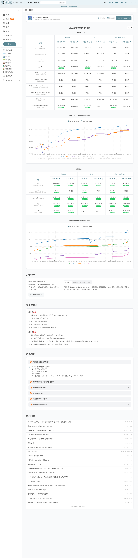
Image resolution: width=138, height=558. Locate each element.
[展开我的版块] (19, 75)
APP (126, 2)
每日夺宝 (7, 54)
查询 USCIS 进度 (123, 18)
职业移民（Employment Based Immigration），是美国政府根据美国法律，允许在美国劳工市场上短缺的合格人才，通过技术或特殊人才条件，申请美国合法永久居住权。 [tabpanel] (96, 288)
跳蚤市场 (7, 66)
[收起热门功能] (19, 50)
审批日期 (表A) (74, 121)
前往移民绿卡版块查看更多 (79, 506)
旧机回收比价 (8, 72)
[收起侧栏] (18, 10)
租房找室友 (7, 69)
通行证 (111, 2)
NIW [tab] (89, 282)
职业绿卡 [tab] (67, 282)
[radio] (68, 121)
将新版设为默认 (73, 6)
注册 (121, 2)
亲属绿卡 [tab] (75, 282)
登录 (116, 2)
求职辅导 (7, 63)
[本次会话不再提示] (136, 6)
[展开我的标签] (19, 80)
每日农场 (7, 60)
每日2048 (7, 57)
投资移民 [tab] (83, 282)
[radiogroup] (79, 121)
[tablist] (78, 282)
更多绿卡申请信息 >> (36, 294)
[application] (79, 142)
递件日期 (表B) (87, 121)
